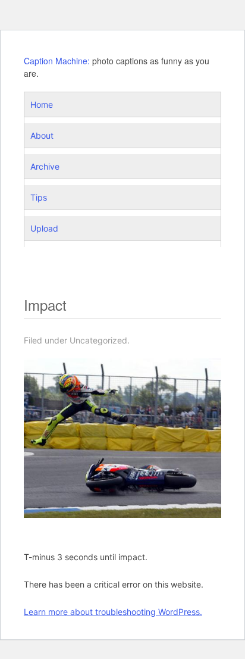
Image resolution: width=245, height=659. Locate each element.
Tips (38, 197)
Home (41, 104)
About (42, 135)
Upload (44, 228)
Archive (44, 166)
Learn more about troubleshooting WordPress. (113, 612)
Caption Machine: (57, 61)
